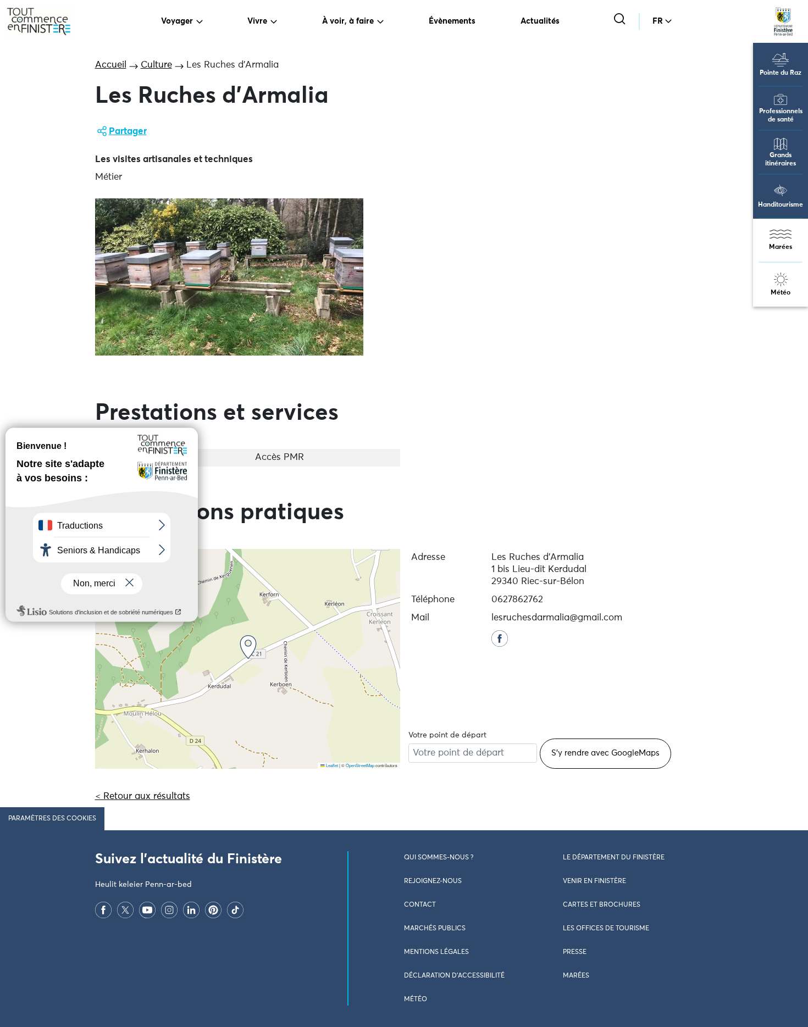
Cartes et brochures (601, 905)
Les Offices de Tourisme (606, 928)
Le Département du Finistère (614, 857)
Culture (156, 65)
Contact (420, 905)
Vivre (257, 21)
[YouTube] (147, 910)
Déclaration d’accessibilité (454, 976)
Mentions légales (436, 952)
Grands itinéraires (780, 159)
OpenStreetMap (360, 765)
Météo (780, 293)
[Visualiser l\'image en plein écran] (229, 277)
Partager (128, 131)
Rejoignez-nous (433, 881)
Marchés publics (435, 928)
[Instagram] (169, 910)
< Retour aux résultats (142, 796)
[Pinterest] (213, 910)
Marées (780, 247)
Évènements (452, 21)
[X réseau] (125, 910)
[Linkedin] (191, 910)
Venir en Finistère (594, 881)
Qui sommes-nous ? (438, 857)
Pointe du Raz (780, 73)
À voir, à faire (348, 21)
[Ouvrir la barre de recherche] (621, 20)
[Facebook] (103, 910)
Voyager (177, 21)
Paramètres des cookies (52, 818)
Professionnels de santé (781, 115)
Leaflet (331, 765)
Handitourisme (780, 205)
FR (657, 21)
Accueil (110, 65)
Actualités (540, 21)
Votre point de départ (447, 735)
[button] (248, 647)
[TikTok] (235, 910)
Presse (574, 952)
